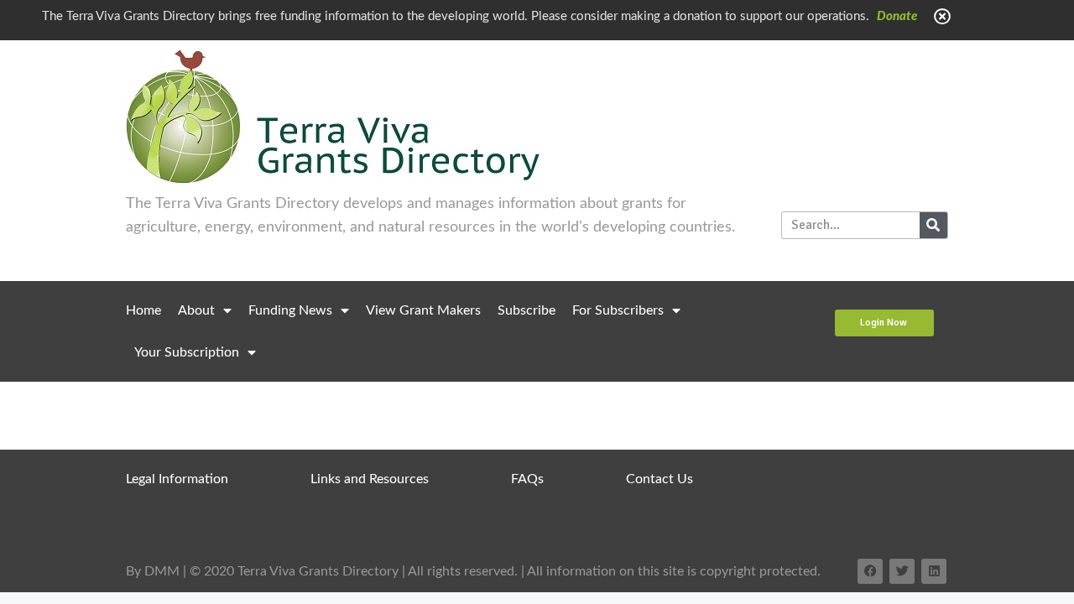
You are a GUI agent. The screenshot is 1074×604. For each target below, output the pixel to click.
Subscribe (526, 310)
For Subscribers (618, 310)
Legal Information (177, 479)
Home (143, 310)
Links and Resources (369, 479)
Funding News (290, 310)
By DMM (153, 571)
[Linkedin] (933, 571)
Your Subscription (186, 352)
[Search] (933, 225)
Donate (897, 16)
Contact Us (659, 479)
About (196, 310)
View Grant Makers (423, 310)
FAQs (527, 479)
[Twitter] (902, 571)
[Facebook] (870, 571)
